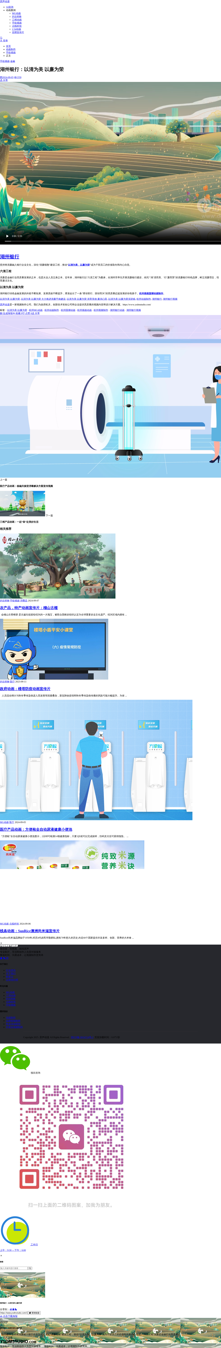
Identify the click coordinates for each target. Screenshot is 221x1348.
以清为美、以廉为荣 (79, 265)
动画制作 (11, 49)
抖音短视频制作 (14, 1027)
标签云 (9, 976)
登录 (5, 40)
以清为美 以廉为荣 (10, 299)
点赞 (28, 313)
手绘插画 (17, 23)
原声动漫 (5, 1)
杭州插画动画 (84, 310)
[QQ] (1, 958)
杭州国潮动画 (68, 310)
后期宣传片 (18, 32)
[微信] (4, 958)
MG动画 (16, 13)
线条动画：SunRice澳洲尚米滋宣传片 (30, 931)
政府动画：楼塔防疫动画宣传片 (25, 689)
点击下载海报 (9, 1316)
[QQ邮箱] (7, 958)
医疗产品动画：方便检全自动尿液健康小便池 (36, 829)
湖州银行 (157, 299)
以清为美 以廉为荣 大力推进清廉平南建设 (43, 299)
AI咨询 (9, 7)
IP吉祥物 (16, 16)
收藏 (18, 313)
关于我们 (11, 973)
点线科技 (17, 26)
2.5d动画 (16, 29)
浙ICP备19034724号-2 (82, 1037)
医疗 (12, 681)
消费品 (23, 600)
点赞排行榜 (12, 979)
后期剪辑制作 (13, 1020)
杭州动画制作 (144, 299)
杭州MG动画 (36, 310)
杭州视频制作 (101, 310)
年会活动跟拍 (13, 1024)
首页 (8, 46)
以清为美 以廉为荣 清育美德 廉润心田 (87, 299)
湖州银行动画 (117, 310)
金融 (12, 61)
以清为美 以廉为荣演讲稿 (121, 299)
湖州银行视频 (170, 299)
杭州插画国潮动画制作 (151, 293)
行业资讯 (11, 970)
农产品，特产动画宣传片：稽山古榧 (29, 608)
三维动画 (17, 19)
